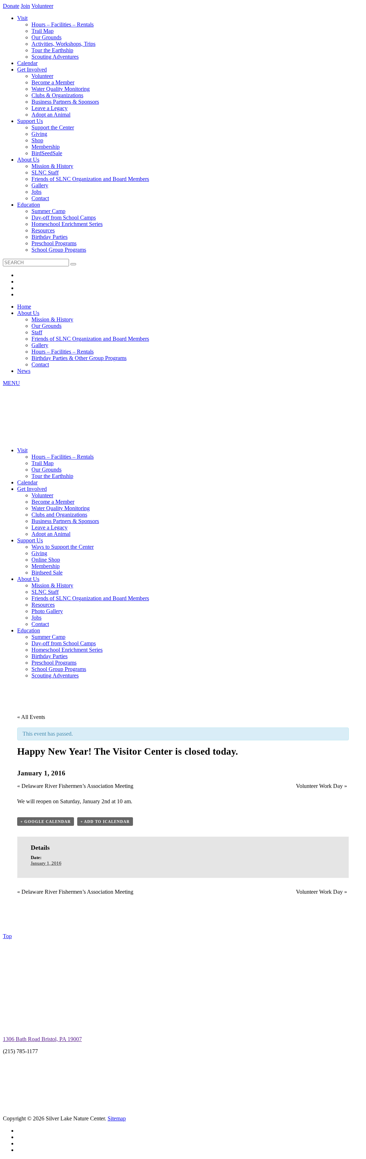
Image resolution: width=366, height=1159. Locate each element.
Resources (43, 230)
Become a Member (52, 82)
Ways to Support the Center (62, 547)
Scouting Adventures (55, 57)
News (23, 371)
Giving (39, 134)
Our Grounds (46, 37)
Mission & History (52, 166)
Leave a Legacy (49, 108)
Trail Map (42, 31)
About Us (28, 160)
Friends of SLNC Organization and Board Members (90, 179)
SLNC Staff (45, 172)
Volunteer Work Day (321, 786)
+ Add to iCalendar (105, 821)
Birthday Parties (49, 237)
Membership (45, 147)
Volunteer (42, 6)
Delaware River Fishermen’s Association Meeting (75, 786)
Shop (37, 140)
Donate (11, 6)
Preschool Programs (53, 243)
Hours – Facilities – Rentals (62, 24)
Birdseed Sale (47, 572)
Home (24, 307)
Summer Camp (48, 211)
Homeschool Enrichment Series (67, 224)
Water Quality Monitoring (60, 89)
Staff (36, 332)
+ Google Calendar (45, 821)
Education (28, 205)
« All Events (31, 717)
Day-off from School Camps (63, 217)
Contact (40, 198)
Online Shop (45, 560)
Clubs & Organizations (57, 95)
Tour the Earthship (52, 50)
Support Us (30, 121)
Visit (22, 18)
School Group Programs (58, 250)
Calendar (27, 63)
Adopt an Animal (50, 115)
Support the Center (52, 127)
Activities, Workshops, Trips (63, 44)
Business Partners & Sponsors (65, 102)
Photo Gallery (47, 611)
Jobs (36, 192)
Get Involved (32, 69)
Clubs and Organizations (59, 515)
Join (25, 6)
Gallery (39, 185)
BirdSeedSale (46, 153)
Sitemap (117, 1118)
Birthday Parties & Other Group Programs (79, 358)
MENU (11, 383)
